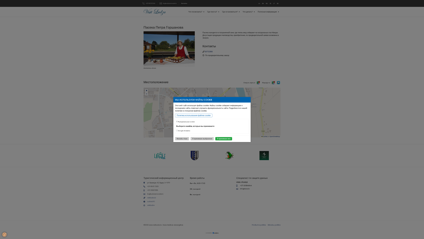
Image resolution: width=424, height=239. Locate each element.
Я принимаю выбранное (202, 139)
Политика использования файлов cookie (194, 115)
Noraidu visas (182, 139)
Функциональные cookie (186, 122)
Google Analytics (184, 131)
